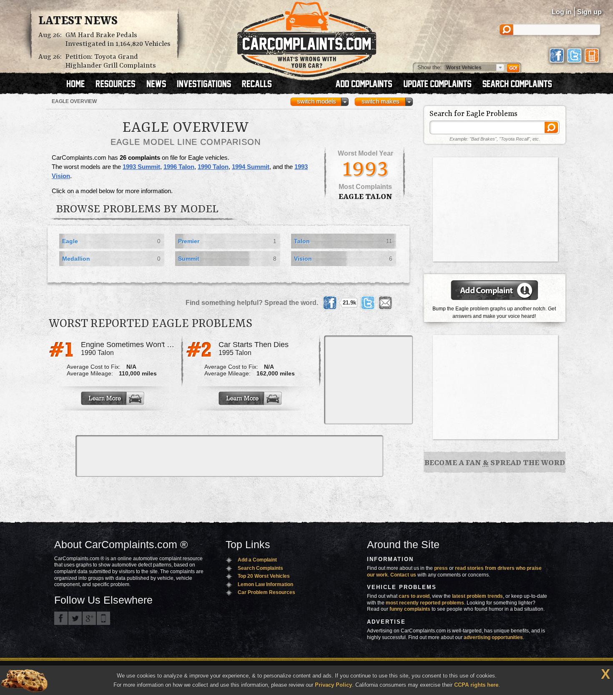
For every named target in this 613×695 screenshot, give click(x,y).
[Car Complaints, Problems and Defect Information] (306, 37)
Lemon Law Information (265, 584)
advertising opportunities (493, 637)
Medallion (76, 258)
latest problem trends (477, 596)
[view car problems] (79, 84)
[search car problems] (520, 84)
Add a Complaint (257, 560)
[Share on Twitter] (367, 302)
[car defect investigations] (208, 84)
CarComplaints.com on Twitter (75, 618)
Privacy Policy (333, 685)
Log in (562, 11)
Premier (188, 241)
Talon (302, 241)
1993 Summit (141, 167)
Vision (303, 258)
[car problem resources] (119, 84)
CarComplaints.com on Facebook (61, 618)
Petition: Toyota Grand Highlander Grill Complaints (110, 61)
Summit (188, 258)
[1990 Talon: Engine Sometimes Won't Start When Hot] (113, 398)
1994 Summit (250, 167)
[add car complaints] (367, 84)
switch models (316, 101)
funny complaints (409, 609)
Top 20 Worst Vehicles (264, 576)
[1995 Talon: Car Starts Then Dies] (251, 398)
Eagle (70, 241)
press (441, 568)
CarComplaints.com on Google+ (89, 618)
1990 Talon (213, 167)
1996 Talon (178, 167)
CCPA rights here (476, 685)
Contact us (403, 575)
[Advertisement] (368, 379)
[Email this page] (385, 302)
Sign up (589, 11)
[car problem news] (159, 84)
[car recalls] (257, 84)
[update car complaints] (441, 84)
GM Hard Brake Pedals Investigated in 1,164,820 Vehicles (118, 39)
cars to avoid (414, 596)
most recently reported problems (425, 603)
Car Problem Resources (266, 592)
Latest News (78, 21)
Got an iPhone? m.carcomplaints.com (103, 618)
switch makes (380, 101)
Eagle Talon (365, 196)
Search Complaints (260, 568)
